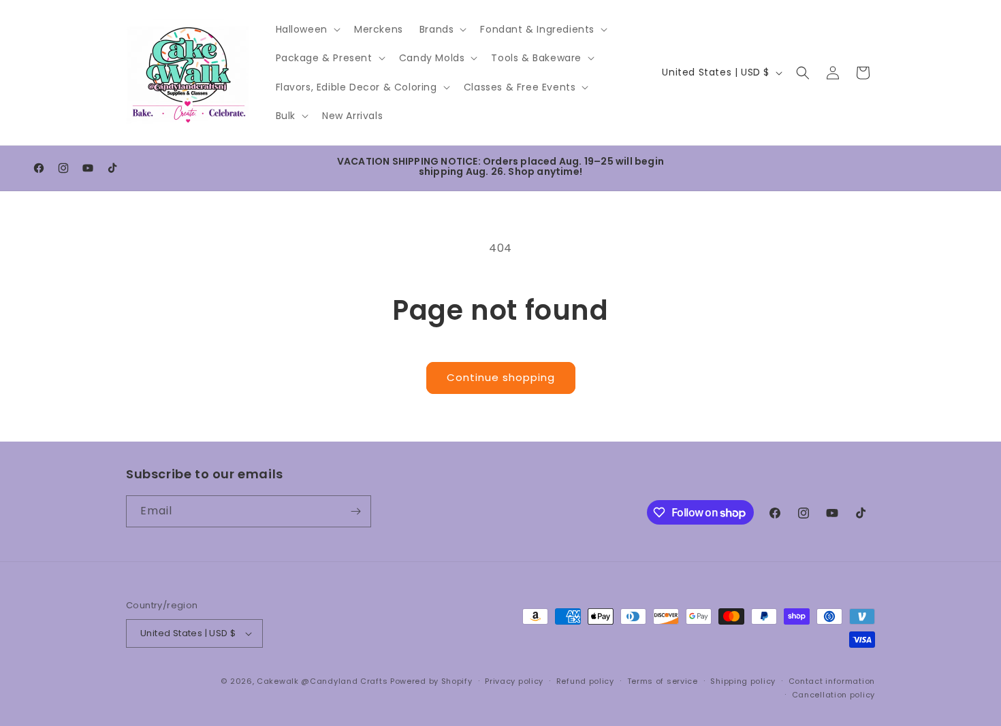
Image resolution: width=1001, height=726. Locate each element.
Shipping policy (743, 681)
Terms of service (662, 681)
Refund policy (585, 681)
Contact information (832, 681)
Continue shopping (501, 377)
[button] (307, 29)
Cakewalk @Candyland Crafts (322, 681)
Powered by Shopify (431, 681)
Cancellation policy (833, 694)
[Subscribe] (355, 511)
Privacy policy (514, 681)
